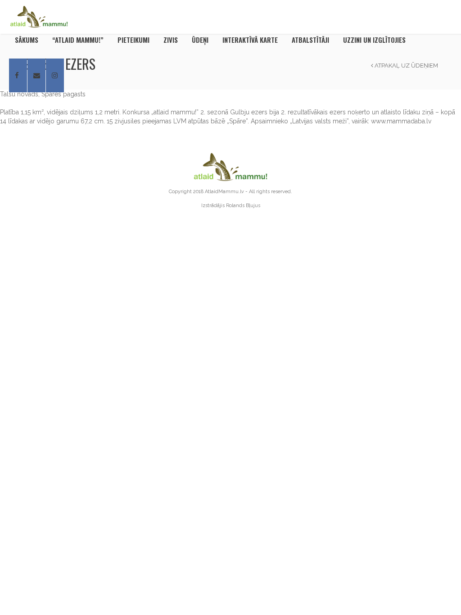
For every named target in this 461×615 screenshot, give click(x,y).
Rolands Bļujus (243, 205)
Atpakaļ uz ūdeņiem (405, 65)
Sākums (26, 40)
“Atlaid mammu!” (78, 40)
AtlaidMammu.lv (224, 191)
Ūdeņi (200, 40)
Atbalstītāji (310, 40)
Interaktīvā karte (250, 40)
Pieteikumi (133, 40)
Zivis (170, 40)
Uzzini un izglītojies (374, 40)
